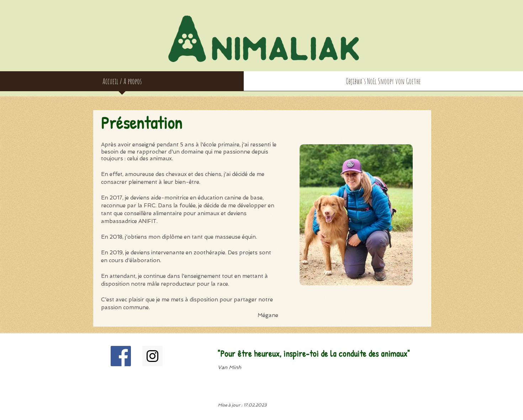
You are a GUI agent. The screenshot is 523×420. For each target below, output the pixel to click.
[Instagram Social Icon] (152, 356)
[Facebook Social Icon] (121, 356)
